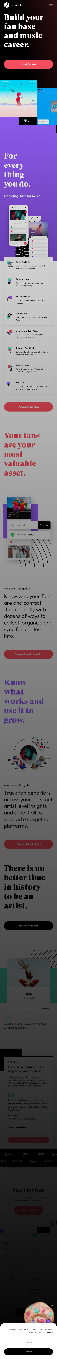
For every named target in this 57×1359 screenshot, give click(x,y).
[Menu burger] (51, 5)
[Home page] (13, 5)
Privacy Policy (47, 1332)
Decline (28, 1342)
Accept (29, 1352)
